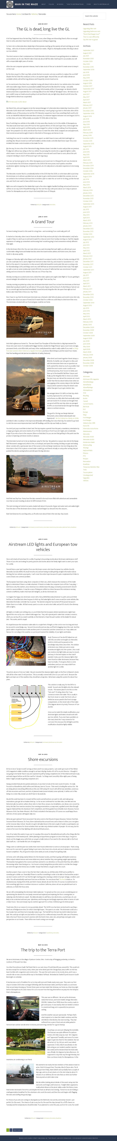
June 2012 (86, 245)
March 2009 (87, 352)
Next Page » (17, 1130)
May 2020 (86, 64)
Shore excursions (43, 759)
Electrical (86, 406)
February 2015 (87, 163)
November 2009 (88, 330)
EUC (84, 409)
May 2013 (86, 215)
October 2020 (88, 61)
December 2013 (88, 195)
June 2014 (86, 182)
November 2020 (88, 58)
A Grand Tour (43, 222)
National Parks (66, 527)
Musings (86, 447)
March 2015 (87, 160)
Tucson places (87, 472)
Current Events (39, 527)
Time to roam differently (91, 37)
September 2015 (88, 143)
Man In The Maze (22, 4)
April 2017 (86, 99)
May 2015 (86, 154)
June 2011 (86, 278)
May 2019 (86, 78)
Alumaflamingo (88, 387)
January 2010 (87, 324)
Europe (85, 412)
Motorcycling (87, 445)
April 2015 (86, 157)
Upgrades (86, 478)
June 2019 (86, 75)
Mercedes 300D (88, 436)
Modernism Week (89, 442)
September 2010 (88, 302)
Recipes (85, 458)
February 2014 (88, 190)
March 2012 (87, 253)
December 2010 (88, 294)
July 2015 (86, 149)
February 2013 (87, 223)
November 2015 (88, 138)
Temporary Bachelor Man (91, 467)
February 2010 (88, 322)
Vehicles (85, 480)
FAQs (85, 415)
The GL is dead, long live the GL (43, 29)
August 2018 (87, 83)
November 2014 (88, 168)
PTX (84, 456)
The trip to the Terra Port (43, 950)
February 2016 (88, 132)
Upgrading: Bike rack (89, 28)
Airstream (31, 527)
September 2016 (88, 113)
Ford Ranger (87, 417)
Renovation (87, 461)
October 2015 (87, 141)
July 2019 (86, 72)
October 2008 (88, 365)
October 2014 (87, 171)
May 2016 (86, 124)
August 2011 (87, 272)
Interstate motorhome (49, 527)
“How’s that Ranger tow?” (91, 34)
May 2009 (86, 346)
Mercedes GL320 (88, 439)
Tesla (84, 469)
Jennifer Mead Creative (90, 1138)
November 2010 (88, 297)
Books (85, 398)
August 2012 (87, 239)
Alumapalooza (87, 390)
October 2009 (88, 333)
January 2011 (87, 291)
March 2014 (87, 187)
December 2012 (88, 228)
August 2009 (87, 338)
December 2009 (88, 327)
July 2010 (86, 308)
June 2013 (86, 212)
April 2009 (86, 349)
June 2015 (86, 152)
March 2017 (87, 102)
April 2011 (86, 283)
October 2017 (87, 86)
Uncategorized (88, 475)
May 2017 (86, 97)
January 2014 (87, 193)
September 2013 (88, 204)
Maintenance (52, 742)
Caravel (85, 401)
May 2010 (86, 313)
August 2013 (87, 206)
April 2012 (86, 250)
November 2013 (88, 198)
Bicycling (86, 395)
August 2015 (87, 146)
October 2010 (88, 300)
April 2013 (86, 217)
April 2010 (86, 316)
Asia (84, 393)
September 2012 (88, 237)
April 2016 (86, 127)
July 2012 (86, 242)
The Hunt (62, 879)
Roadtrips (73, 527)
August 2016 (87, 116)
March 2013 (87, 220)
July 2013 (86, 209)
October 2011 (87, 267)
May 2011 (86, 280)
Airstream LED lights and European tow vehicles (43, 547)
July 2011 (86, 275)
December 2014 (88, 165)
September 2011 (88, 269)
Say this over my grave (90, 39)
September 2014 (88, 173)
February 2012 (87, 256)
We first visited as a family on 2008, (67, 418)
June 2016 (86, 121)
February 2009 (88, 354)
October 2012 (87, 234)
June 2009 (86, 344)
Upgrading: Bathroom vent (91, 31)
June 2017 (86, 94)
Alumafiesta (49, 933)
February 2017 (87, 105)
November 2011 (88, 264)
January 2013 (87, 226)
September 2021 (88, 50)
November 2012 (88, 231)
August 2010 (87, 305)
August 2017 (87, 91)
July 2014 (86, 179)
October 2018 (87, 80)
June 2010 (86, 311)
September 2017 (88, 88)
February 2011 (87, 289)
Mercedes (52, 204)
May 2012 (86, 248)
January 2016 (87, 135)
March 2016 (87, 130)
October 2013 (87, 201)
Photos (85, 453)
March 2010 (87, 319)
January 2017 (87, 108)
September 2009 (89, 335)
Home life (86, 426)
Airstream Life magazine (91, 379)
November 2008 (88, 363)
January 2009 (87, 357)
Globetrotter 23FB (89, 423)
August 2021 (87, 53)
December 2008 (88, 360)
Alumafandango (88, 382)
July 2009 (86, 341)
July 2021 (86, 56)
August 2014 (87, 176)
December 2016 (88, 110)
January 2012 (87, 259)
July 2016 (86, 119)
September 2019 (88, 69)
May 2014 (86, 184)
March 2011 (87, 286)
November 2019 (88, 67)
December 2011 (88, 261)
